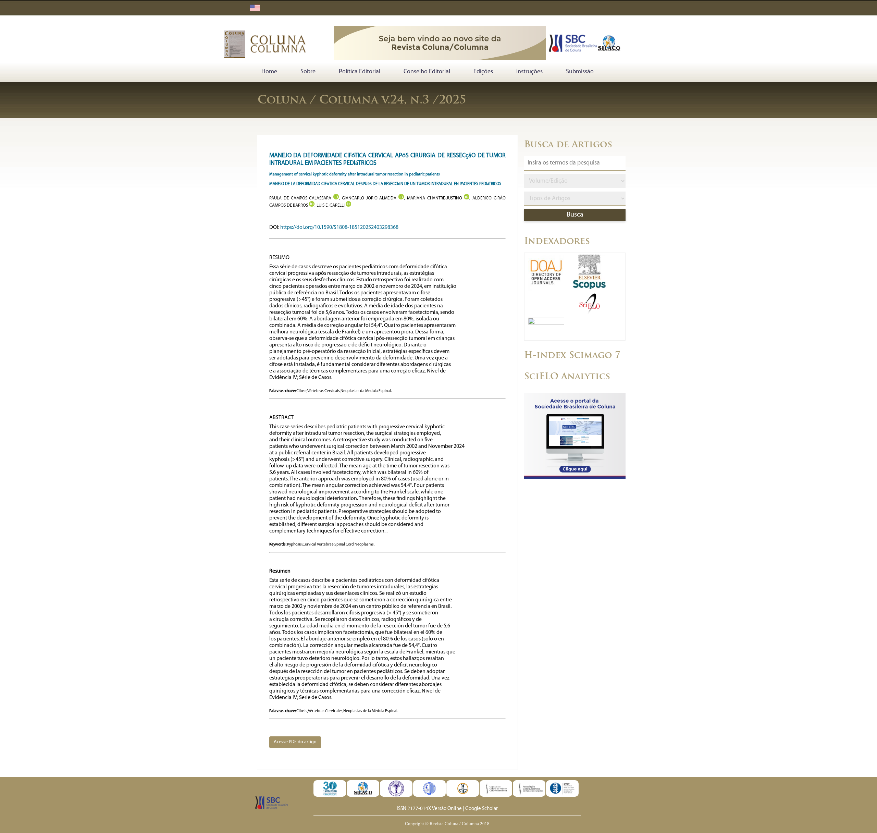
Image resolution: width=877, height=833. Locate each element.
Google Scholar (481, 808)
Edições (483, 72)
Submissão (580, 72)
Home (269, 72)
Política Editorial (359, 72)
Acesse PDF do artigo (295, 742)
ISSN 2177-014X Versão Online (429, 808)
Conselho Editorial (427, 72)
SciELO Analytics (567, 377)
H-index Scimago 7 (572, 355)
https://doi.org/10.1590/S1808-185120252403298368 (339, 227)
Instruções (529, 72)
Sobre (308, 72)
